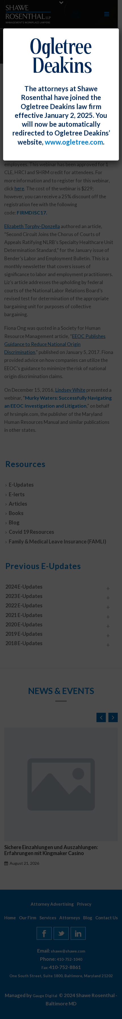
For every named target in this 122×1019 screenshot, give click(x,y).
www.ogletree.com (74, 142)
